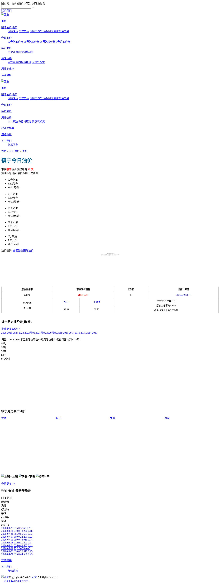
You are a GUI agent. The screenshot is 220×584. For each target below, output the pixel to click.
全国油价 (18, 250)
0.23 (30, 536)
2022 (29, 332)
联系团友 (13, 144)
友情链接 (6, 560)
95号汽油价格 (31, 41)
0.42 (20, 545)
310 (25, 551)
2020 (51, 332)
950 (16, 539)
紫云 (58, 418)
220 (25, 531)
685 (16, 533)
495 (25, 542)
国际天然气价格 (39, 31)
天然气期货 (38, 62)
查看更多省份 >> (10, 329)
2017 (71, 332)
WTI (66, 302)
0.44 (20, 554)
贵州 (24, 151)
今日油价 (6, 37)
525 (16, 545)
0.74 (30, 539)
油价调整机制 (25, 52)
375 (16, 528)
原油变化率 (7, 68)
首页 (3, 21)
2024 (15, 332)
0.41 (20, 542)
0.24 (20, 536)
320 (16, 551)
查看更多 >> (8, 483)
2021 (40, 332)
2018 (65, 332)
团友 (34, 577)
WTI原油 (13, 62)
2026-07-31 (7, 533)
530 (25, 554)
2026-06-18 (7, 542)
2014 (88, 332)
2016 (77, 332)
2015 (83, 332)
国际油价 (13, 31)
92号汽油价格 (15, 41)
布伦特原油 (24, 62)
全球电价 (24, 31)
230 (16, 531)
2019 (59, 332)
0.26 (20, 551)
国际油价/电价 (9, 27)
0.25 (30, 551)
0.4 (29, 542)
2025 (9, 332)
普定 (167, 418)
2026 (3, 332)
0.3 (20, 528)
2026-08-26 (7, 528)
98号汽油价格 (47, 41)
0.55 (20, 533)
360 (24, 528)
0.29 (29, 528)
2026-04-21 (7, 554)
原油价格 (6, 58)
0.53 (30, 533)
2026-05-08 (7, 551)
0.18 (20, 531)
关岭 (112, 418)
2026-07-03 (7, 539)
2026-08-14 (7, 531)
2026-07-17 (7, 536)
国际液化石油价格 (58, 31)
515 (16, 542)
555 (16, 554)
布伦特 (96, 302)
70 (23, 548)
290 (25, 536)
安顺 (3, 418)
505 (25, 545)
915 (25, 539)
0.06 (19, 548)
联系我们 (6, 10)
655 (25, 533)
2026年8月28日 (183, 295)
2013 (94, 332)
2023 (21, 332)
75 (15, 548)
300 (16, 536)
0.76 (20, 539)
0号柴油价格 (63, 41)
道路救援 (6, 75)
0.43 (30, 554)
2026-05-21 (7, 548)
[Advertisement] (60, 263)
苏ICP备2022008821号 (16, 581)
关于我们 (6, 141)
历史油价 (6, 48)
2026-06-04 (7, 545)
